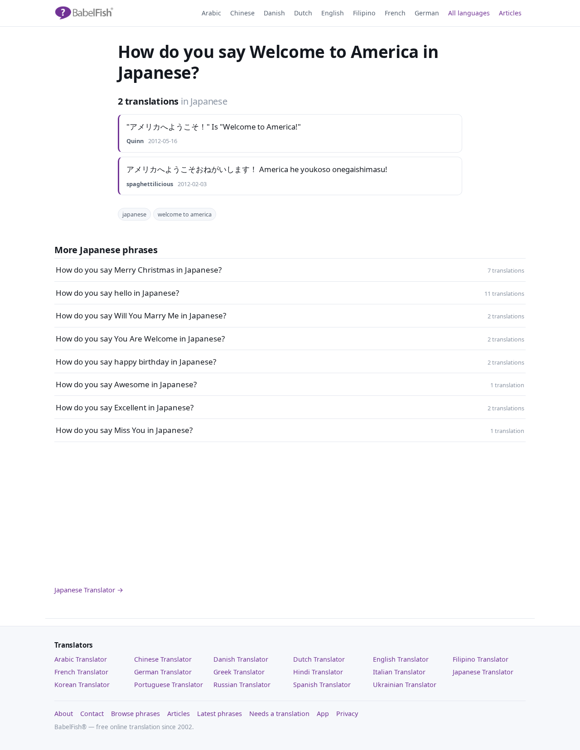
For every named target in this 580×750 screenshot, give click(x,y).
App (323, 713)
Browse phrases (135, 713)
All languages (469, 13)
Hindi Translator (318, 672)
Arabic (211, 13)
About (63, 713)
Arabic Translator (80, 659)
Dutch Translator (319, 659)
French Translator (81, 672)
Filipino (364, 13)
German (427, 13)
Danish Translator (240, 659)
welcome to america (185, 214)
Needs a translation (279, 713)
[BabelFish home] (83, 13)
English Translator (401, 659)
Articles (510, 13)
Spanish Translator (322, 684)
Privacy (347, 713)
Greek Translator (239, 672)
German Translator (163, 672)
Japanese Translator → (88, 589)
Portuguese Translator (168, 684)
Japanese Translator (483, 672)
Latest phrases (219, 713)
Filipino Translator (480, 659)
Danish (274, 13)
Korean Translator (82, 684)
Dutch (303, 13)
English (332, 13)
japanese (134, 214)
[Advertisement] (290, 513)
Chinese (242, 13)
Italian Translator (399, 672)
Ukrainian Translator (404, 684)
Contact (92, 713)
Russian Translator (242, 684)
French (395, 13)
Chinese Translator (163, 659)
